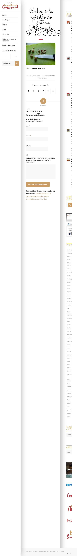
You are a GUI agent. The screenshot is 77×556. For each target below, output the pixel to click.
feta (68, 308)
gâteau (69, 324)
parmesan (69, 355)
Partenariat (69, 358)
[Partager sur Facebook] (28, 91)
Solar (68, 400)
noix (68, 344)
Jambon (69, 328)
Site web (28, 146)
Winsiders (61, 551)
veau (68, 406)
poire (68, 367)
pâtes (68, 389)
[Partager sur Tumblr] (48, 91)
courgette (69, 301)
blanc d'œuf (68, 258)
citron (68, 295)
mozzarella (69, 338)
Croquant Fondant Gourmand (41, 551)
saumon (69, 396)
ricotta (69, 393)
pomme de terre (69, 377)
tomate (69, 403)
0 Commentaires (48, 75)
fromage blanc (69, 320)
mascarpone (69, 334)
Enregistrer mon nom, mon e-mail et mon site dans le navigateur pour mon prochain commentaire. (40, 160)
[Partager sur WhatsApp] (38, 91)
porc (68, 383)
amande (69, 250)
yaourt (69, 410)
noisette (69, 341)
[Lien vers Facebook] (5, 56)
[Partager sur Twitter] (33, 91)
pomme (69, 371)
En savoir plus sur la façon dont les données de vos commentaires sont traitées (38, 196)
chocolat (69, 282)
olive (68, 348)
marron (69, 331)
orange (69, 351)
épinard (69, 413)
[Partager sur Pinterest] (43, 91)
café (68, 268)
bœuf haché (69, 264)
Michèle (43, 78)
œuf (68, 416)
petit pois (68, 363)
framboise (69, 315)
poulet (69, 386)
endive (69, 305)
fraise (68, 311)
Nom (28, 126)
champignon (69, 279)
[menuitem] (10, 15)
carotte (69, 275)
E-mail (28, 136)
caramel (69, 272)
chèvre (69, 291)
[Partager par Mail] (53, 91)
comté (69, 298)
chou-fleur (68, 287)
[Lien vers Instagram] (15, 56)
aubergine (69, 253)
